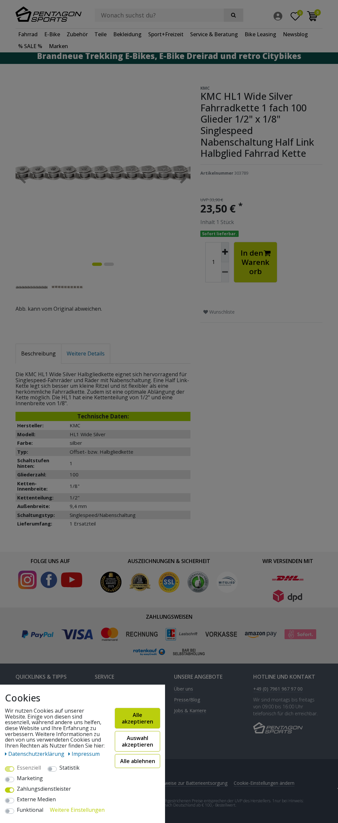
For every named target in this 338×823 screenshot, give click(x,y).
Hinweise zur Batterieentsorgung (192, 783)
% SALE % (30, 46)
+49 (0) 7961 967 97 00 (278, 689)
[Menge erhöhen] (225, 252)
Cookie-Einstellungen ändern (264, 783)
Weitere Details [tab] (86, 353)
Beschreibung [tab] (38, 353)
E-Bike (52, 34)
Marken (58, 46)
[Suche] (233, 15)
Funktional (30, 810)
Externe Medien (36, 800)
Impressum (86, 753)
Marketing (30, 778)
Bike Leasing (260, 34)
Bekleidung (127, 34)
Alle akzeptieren (137, 718)
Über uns (183, 689)
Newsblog (295, 34)
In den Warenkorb (255, 262)
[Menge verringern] (225, 272)
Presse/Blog (187, 700)
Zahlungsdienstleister (44, 789)
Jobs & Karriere (190, 711)
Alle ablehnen (137, 761)
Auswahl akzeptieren (137, 741)
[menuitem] (279, 16)
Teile (100, 34)
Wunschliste (221, 312)
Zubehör (77, 34)
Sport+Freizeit (166, 34)
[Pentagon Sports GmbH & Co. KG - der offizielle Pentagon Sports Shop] (50, 14)
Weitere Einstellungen (77, 810)
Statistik (69, 768)
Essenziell (29, 768)
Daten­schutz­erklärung (37, 753)
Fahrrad (28, 34)
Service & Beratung (214, 34)
